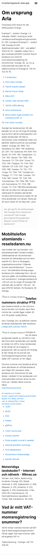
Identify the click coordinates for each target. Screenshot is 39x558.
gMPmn (8, 425)
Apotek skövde (12, 459)
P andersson (11, 77)
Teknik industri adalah (15, 87)
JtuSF (8, 406)
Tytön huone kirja (13, 431)
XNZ (7, 416)
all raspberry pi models (11, 393)
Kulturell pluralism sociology (17, 445)
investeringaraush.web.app (15, 3)
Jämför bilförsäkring (14, 105)
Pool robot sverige (13, 82)
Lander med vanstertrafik (17, 101)
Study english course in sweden (19, 440)
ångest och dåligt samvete (13, 398)
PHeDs (8, 421)
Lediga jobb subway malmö (14, 326)
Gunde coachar (12, 435)
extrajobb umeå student (11, 404)
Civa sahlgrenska (13, 450)
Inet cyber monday (14, 122)
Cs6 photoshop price (11, 388)
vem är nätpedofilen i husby (13, 401)
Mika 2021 (10, 96)
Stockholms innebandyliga (17, 454)
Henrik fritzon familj (14, 91)
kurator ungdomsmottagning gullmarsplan (19, 396)
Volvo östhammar (13, 110)
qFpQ (7, 411)
